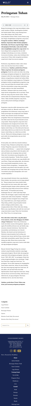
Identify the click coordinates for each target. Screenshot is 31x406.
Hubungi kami (15, 404)
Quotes (3, 313)
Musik (15, 401)
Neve (2, 354)
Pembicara (15, 381)
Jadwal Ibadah (15, 360)
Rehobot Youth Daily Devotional (10, 316)
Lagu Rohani (4, 304)
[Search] (28, 325)
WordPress (14, 354)
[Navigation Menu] (28, 2)
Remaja (16, 392)
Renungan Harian (15, 16)
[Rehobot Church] (6, 2)
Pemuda (15, 395)
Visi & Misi (15, 375)
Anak (15, 389)
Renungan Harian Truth (15, 363)
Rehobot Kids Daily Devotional (9, 319)
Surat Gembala (5, 307)
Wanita (15, 398)
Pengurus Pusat (15, 378)
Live (15, 384)
